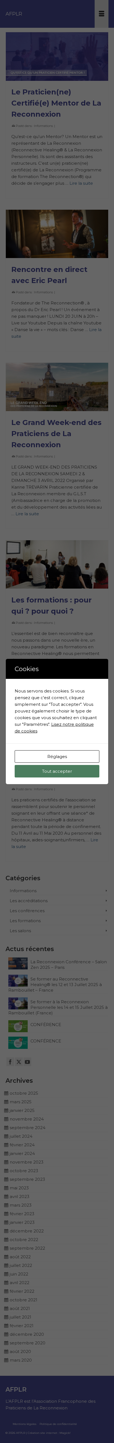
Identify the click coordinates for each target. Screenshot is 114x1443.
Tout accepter (57, 771)
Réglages (57, 756)
